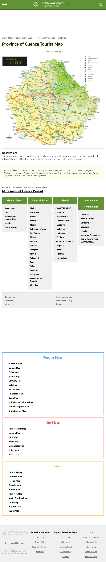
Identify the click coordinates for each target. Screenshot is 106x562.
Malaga (33, 225)
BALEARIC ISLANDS (64, 241)
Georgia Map (15, 485)
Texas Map (13, 502)
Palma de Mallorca (38, 229)
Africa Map (9, 304)
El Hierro (60, 237)
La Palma (61, 229)
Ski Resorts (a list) (91, 542)
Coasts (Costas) (11, 227)
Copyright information (40, 547)
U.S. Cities (65, 557)
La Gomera (61, 233)
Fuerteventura (63, 220)
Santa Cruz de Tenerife (36, 279)
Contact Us (40, 552)
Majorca (60, 245)
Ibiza (59, 249)
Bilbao (33, 237)
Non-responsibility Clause (14, 543)
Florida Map (14, 480)
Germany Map (15, 380)
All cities (34, 285)
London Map (14, 433)
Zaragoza (34, 249)
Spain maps (9, 208)
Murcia (33, 253)
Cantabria (85, 222)
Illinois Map (14, 489)
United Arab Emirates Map (21, 402)
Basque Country (87, 218)
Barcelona (34, 212)
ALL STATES (14, 510)
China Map (14, 372)
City (23, 37)
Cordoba (33, 245)
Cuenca (31, 37)
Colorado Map (15, 476)
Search (100, 4)
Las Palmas (35, 233)
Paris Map (13, 437)
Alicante (33, 241)
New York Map (15, 493)
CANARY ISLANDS (63, 208)
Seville (33, 220)
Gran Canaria (62, 216)
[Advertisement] (53, 23)
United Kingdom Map (19, 406)
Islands (7, 223)
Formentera (62, 258)
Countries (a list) (66, 547)
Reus (32, 262)
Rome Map (14, 441)
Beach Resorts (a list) (91, 537)
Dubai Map (14, 450)
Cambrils (34, 270)
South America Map (64, 300)
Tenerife (60, 212)
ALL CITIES (14, 454)
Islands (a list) (91, 547)
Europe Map (10, 297)
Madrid (33, 208)
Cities (7, 212)
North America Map (64, 297)
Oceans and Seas (91, 552)
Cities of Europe (91, 557)
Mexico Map (14, 389)
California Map (15, 472)
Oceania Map (61, 304)
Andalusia (85, 214)
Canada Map (14, 367)
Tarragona (34, 274)
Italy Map (13, 385)
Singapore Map (16, 393)
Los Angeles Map (17, 445)
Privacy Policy (40, 542)
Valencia (33, 216)
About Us (40, 537)
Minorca (60, 253)
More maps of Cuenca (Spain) (22, 191)
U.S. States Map (65, 552)
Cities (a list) (65, 542)
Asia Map (9, 300)
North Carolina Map (18, 498)
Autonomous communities (10, 217)
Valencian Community (90, 235)
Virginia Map (15, 506)
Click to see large (53, 51)
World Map (7, 37)
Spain (17, 37)
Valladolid (34, 258)
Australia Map (15, 363)
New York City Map (17, 428)
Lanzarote (61, 225)
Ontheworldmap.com (13, 551)
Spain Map (13, 398)
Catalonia (85, 227)
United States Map (17, 411)
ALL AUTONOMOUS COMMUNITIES (89, 240)
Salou (32, 266)
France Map (14, 376)
